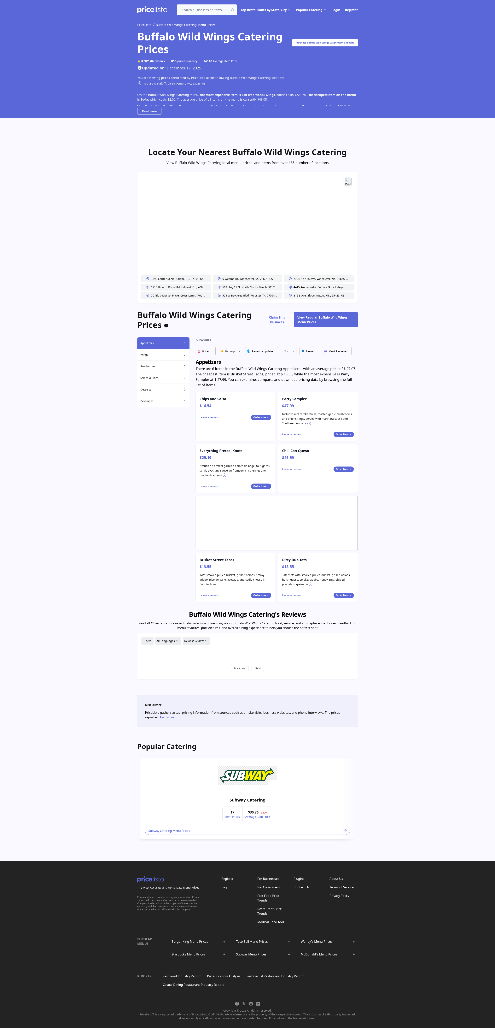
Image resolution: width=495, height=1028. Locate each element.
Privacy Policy (339, 896)
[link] (247, 775)
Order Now (259, 417)
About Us (336, 879)
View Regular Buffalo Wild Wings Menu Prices (322, 319)
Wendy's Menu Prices (316, 941)
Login (336, 10)
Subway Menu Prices (251, 954)
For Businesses (268, 879)
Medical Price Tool (270, 922)
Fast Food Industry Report (182, 976)
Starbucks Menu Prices (188, 954)
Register (351, 10)
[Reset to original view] (348, 181)
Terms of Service (341, 887)
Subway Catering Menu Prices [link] (169, 830)
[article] (247, 798)
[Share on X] (244, 1004)
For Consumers (268, 887)
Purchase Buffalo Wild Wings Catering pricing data (325, 42)
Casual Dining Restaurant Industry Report (193, 985)
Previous (239, 668)
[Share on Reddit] (251, 1004)
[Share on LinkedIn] (258, 1004)
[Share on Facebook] (237, 1004)
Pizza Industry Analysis (223, 976)
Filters (147, 641)
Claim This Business (277, 319)
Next (258, 668)
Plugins (299, 879)
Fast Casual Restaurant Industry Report (275, 976)
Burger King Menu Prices (190, 941)
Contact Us (302, 887)
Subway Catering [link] (247, 800)
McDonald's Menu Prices (319, 954)
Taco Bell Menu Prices (252, 941)
